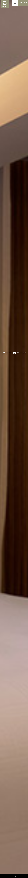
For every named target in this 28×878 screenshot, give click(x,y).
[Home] (5, 4)
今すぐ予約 (14, 876)
